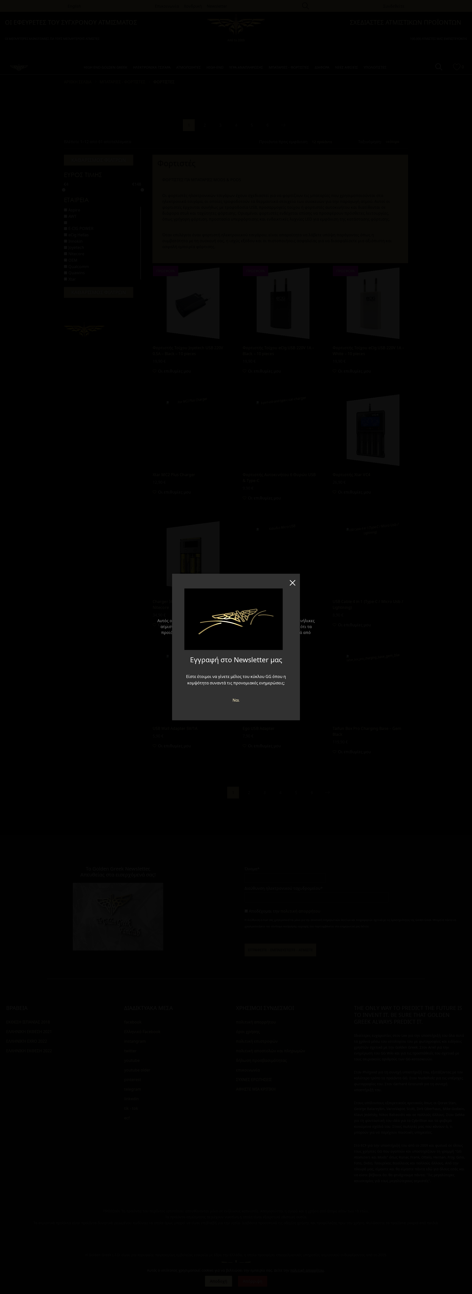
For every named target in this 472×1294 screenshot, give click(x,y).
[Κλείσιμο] (292, 581)
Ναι (236, 700)
